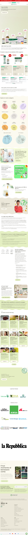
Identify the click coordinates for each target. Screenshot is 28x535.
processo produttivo (14, 228)
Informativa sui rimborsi (17, 511)
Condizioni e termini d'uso (17, 510)
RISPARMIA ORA (4, 12)
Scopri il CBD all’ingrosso (5, 297)
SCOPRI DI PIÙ (18, 160)
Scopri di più (4, 379)
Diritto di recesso (16, 514)
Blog (15, 523)
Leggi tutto (4, 329)
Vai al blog (14, 364)
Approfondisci (4, 93)
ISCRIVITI (25, 486)
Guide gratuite (16, 525)
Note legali (15, 513)
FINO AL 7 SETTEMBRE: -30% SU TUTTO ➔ (12, 0)
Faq (14, 524)
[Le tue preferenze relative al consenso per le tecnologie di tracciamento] (1, 534)
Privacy (15, 512)
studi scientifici (4, 239)
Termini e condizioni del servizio (18, 515)
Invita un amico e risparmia (4, 525)
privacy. (25, 491)
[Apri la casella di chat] (26, 534)
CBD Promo (2, 524)
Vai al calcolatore (18, 192)
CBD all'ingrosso (3, 526)
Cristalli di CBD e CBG (4, 523)
